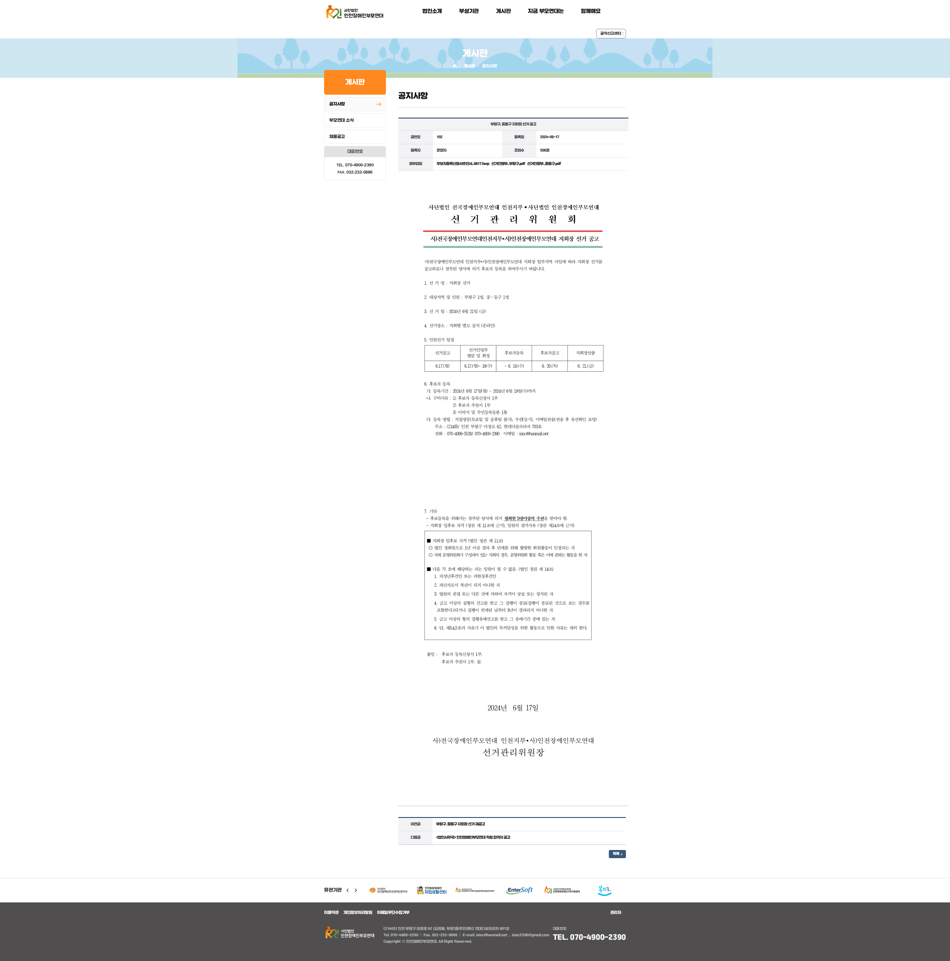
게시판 (503, 11)
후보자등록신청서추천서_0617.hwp (463, 164)
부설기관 (469, 11)
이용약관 (331, 913)
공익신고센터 (610, 33)
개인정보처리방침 (357, 913)
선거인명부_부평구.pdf (508, 164)
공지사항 (489, 66)
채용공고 (337, 137)
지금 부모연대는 (546, 11)
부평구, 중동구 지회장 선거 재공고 (460, 824)
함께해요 (590, 11)
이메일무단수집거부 (393, 913)
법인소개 (432, 11)
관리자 (615, 913)
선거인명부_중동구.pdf (544, 164)
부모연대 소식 (341, 120)
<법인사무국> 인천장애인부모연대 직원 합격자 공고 (473, 837)
